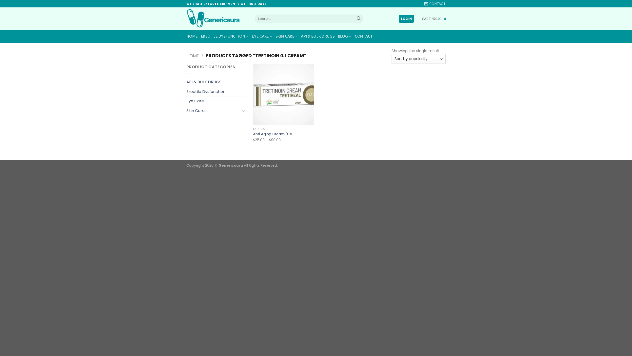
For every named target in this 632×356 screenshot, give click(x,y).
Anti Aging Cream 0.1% (273, 134)
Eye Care (260, 36)
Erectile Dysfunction (223, 36)
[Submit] (359, 19)
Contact (364, 36)
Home (192, 36)
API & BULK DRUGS (318, 36)
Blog (343, 36)
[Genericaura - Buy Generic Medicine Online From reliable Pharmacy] (217, 18)
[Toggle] (244, 111)
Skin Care (285, 36)
